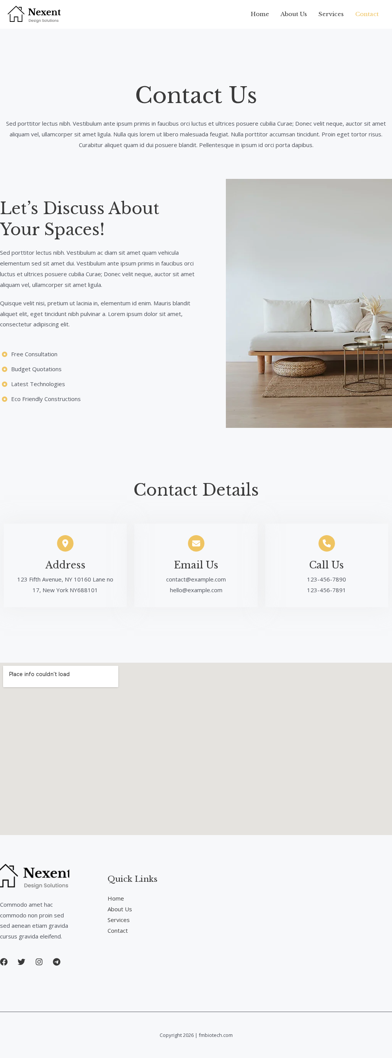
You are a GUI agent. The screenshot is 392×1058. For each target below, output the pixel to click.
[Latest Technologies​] (32, 384)
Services (331, 14)
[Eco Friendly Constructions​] (40, 399)
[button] (4, 962)
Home (260, 14)
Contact (367, 14)
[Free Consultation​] (28, 354)
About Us (294, 14)
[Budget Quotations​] (31, 369)
